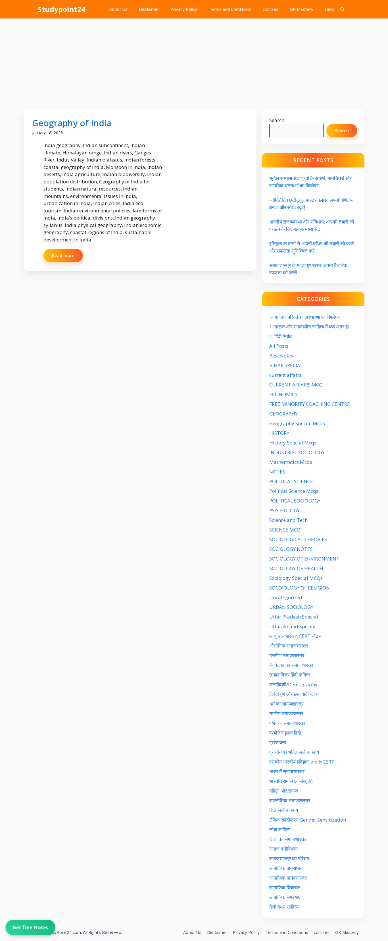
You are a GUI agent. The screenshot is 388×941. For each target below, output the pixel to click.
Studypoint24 (61, 9)
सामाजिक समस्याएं (284, 897)
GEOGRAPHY (283, 413)
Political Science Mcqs (293, 491)
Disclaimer (149, 9)
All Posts (278, 346)
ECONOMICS (283, 394)
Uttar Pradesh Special (293, 616)
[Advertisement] (194, 61)
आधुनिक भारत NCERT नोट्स (295, 636)
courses (270, 9)
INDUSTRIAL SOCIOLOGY (297, 452)
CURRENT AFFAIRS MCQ (296, 384)
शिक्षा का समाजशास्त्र (287, 839)
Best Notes (281, 355)
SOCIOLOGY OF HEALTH (296, 568)
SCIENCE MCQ (285, 529)
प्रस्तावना (277, 742)
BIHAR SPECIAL (286, 365)
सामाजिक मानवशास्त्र (288, 877)
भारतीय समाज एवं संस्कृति (291, 781)
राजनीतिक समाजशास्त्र (289, 800)
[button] (342, 9)
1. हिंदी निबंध (280, 336)
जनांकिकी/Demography (293, 684)
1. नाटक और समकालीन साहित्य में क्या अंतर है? (309, 326)
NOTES (277, 471)
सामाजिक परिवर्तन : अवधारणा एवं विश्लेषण (304, 317)
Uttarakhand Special (292, 626)
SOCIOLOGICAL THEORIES (298, 539)
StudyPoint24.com (63, 932)
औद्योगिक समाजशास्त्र (288, 645)
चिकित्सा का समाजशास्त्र (291, 665)
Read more (63, 255)
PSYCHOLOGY (284, 510)
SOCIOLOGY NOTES (291, 549)
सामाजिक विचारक (284, 887)
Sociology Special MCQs (296, 578)
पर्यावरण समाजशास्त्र (287, 723)
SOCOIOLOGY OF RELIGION (299, 587)
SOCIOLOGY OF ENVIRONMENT (304, 558)
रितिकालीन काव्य (284, 810)
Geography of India (71, 123)
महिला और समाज (283, 790)
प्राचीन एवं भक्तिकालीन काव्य (294, 752)
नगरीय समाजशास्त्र (286, 713)
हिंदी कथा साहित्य (284, 906)
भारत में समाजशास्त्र (287, 771)
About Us (118, 9)
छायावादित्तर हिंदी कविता (290, 674)
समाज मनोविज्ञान (283, 848)
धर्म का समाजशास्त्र (286, 703)
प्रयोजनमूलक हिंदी (285, 732)
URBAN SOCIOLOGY (291, 607)
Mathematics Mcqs (290, 462)
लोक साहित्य (280, 829)
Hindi (330, 9)
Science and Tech (288, 520)
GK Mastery (301, 9)
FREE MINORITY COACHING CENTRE (309, 404)
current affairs (285, 375)
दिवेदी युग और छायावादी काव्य (293, 694)
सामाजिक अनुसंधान (286, 868)
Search (276, 120)
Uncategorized (285, 597)
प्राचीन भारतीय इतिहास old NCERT (301, 761)
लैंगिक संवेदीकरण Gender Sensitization (307, 819)
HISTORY (279, 433)
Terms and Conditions (229, 9)
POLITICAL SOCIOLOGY (294, 500)
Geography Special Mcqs (297, 423)
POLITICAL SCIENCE (291, 481)
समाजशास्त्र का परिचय (289, 858)
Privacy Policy (183, 9)
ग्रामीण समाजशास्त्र (286, 655)
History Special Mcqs (292, 442)
